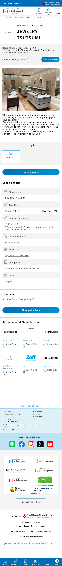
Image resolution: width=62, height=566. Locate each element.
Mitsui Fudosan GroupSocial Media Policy (11, 421)
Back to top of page (55, 552)
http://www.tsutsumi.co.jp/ (17, 256)
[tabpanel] (31, 89)
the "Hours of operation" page (32, 50)
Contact (34, 420)
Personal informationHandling (14, 415)
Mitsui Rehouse (18, 531)
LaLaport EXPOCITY (9, 17)
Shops (21, 17)
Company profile (9, 430)
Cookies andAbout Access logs (38, 416)
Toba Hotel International (31, 536)
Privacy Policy (37, 411)
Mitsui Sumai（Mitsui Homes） (31, 526)
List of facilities (31, 502)
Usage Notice (8, 411)
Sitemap (35, 425)
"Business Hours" (33, 227)
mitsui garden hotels (41, 531)
